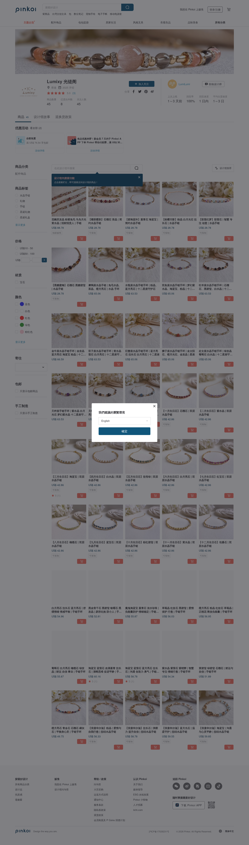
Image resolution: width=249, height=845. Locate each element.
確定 (124, 431)
